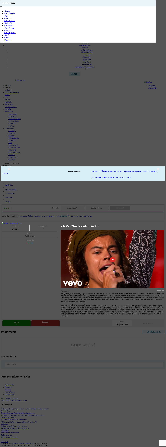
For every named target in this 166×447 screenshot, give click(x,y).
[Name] (9, 169)
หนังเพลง (30, 243)
